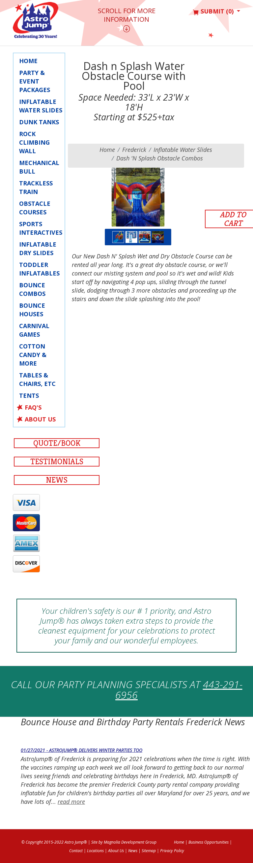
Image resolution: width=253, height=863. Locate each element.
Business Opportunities (208, 842)
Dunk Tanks (39, 122)
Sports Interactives (40, 228)
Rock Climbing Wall (34, 142)
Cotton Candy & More (32, 354)
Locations (95, 850)
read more (71, 801)
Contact (76, 850)
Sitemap (149, 850)
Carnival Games (34, 330)
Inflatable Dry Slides (37, 248)
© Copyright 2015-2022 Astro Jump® (54, 842)
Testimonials (56, 462)
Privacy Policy (172, 850)
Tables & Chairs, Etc (37, 379)
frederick (134, 150)
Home (28, 61)
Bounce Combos (32, 289)
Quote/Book (56, 443)
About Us (40, 419)
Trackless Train (36, 187)
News (57, 480)
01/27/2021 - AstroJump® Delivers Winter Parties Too (81, 750)
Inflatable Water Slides (40, 106)
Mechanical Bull (39, 167)
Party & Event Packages (34, 81)
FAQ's (33, 407)
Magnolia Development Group (130, 842)
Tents (29, 395)
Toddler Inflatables (39, 269)
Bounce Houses (32, 309)
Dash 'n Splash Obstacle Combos (159, 158)
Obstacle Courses (34, 208)
